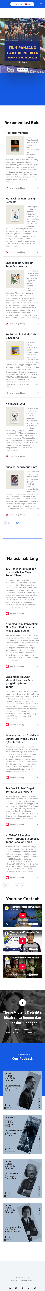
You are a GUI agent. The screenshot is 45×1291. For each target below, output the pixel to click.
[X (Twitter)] (16, 1288)
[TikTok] (29, 1288)
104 (17, 523)
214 (17, 885)
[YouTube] (35, 1288)
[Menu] (41, 4)
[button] (19, 69)
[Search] (22, 13)
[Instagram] (22, 1288)
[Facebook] (10, 1288)
